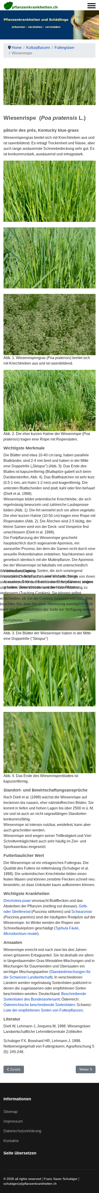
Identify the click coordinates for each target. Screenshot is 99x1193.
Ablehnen (37, 620)
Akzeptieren (13, 620)
